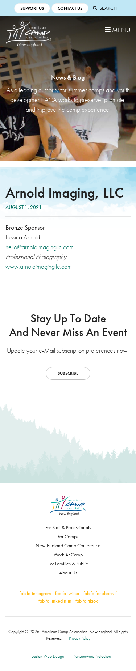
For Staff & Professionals (68, 527)
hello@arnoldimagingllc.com (39, 247)
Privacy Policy (79, 638)
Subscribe (68, 373)
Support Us (32, 8)
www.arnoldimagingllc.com (38, 266)
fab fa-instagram (35, 593)
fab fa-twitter (67, 593)
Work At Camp (68, 554)
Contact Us (70, 8)
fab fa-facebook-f (99, 593)
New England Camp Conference (68, 545)
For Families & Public (68, 563)
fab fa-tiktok (86, 601)
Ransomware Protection (92, 656)
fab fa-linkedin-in (54, 601)
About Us (68, 572)
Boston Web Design (48, 656)
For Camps (68, 536)
